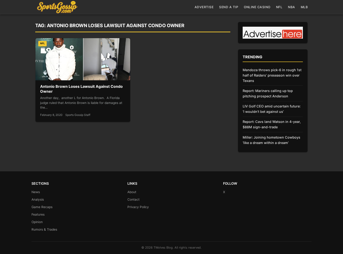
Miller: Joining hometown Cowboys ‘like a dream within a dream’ (271, 140)
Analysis (38, 199)
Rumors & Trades (44, 229)
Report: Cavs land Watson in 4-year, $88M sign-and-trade (272, 124)
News (36, 192)
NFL (279, 7)
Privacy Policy (138, 207)
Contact (133, 199)
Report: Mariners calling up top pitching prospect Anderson (268, 93)
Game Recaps (42, 207)
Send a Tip (228, 7)
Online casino (257, 7)
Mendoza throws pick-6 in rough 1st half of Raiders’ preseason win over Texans (272, 75)
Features (38, 214)
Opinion (37, 222)
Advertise (204, 7)
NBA (291, 7)
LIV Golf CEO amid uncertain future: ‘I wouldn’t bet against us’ (272, 109)
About (131, 192)
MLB (304, 7)
